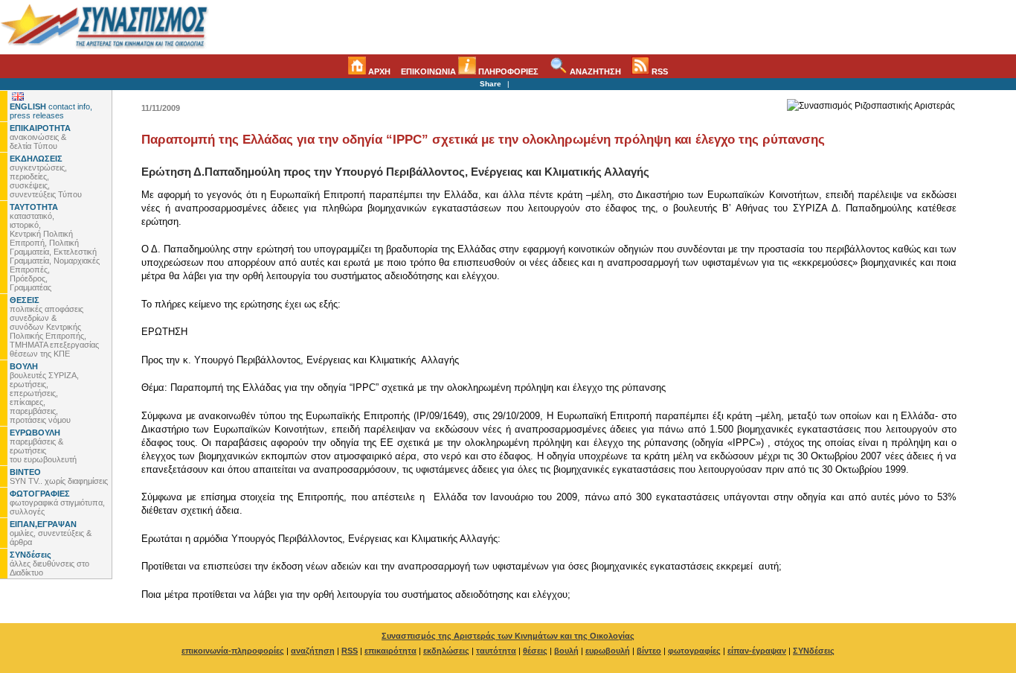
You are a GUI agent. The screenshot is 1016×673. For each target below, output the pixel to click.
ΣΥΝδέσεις (814, 650)
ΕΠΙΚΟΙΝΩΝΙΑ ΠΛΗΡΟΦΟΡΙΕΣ (469, 71)
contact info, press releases (51, 111)
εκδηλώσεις (446, 650)
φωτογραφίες (694, 650)
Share (490, 84)
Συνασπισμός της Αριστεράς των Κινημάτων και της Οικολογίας (508, 635)
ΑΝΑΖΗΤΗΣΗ (594, 71)
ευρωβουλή (607, 650)
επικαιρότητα (390, 650)
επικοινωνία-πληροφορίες (232, 650)
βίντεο (649, 650)
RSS (658, 71)
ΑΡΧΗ (378, 71)
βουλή (566, 650)
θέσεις (535, 650)
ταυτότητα (496, 650)
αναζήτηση (313, 650)
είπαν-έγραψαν (756, 650)
